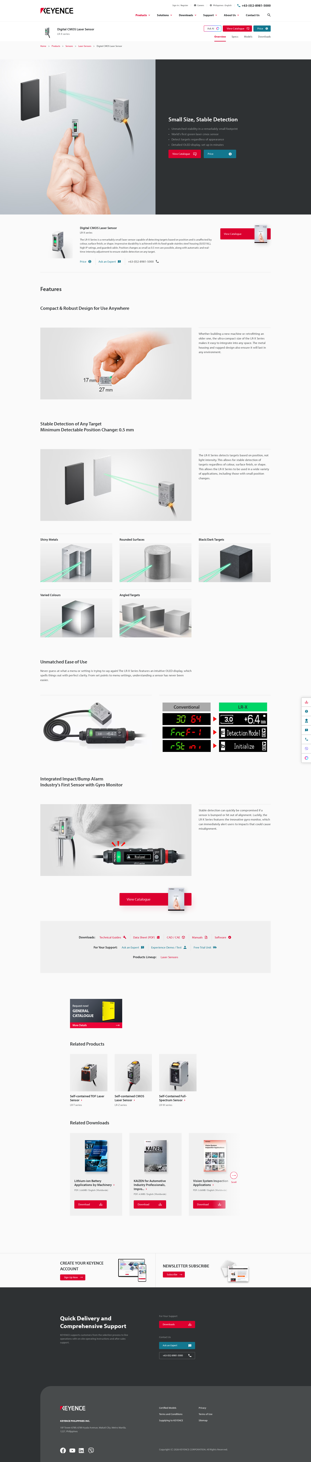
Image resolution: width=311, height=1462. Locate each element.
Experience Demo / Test (166, 947)
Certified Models (167, 1407)
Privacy (202, 1407)
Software (220, 937)
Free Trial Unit (202, 947)
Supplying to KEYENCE (171, 1420)
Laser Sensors (169, 957)
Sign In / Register (180, 5)
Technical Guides (110, 937)
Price (83, 261)
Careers (200, 5)
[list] (155, 1080)
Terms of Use (205, 1414)
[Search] (269, 15)
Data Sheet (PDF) (144, 937)
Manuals (197, 937)
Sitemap (203, 1420)
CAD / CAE (173, 937)
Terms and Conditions (170, 1414)
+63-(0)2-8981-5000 (256, 5)
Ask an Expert (107, 261)
